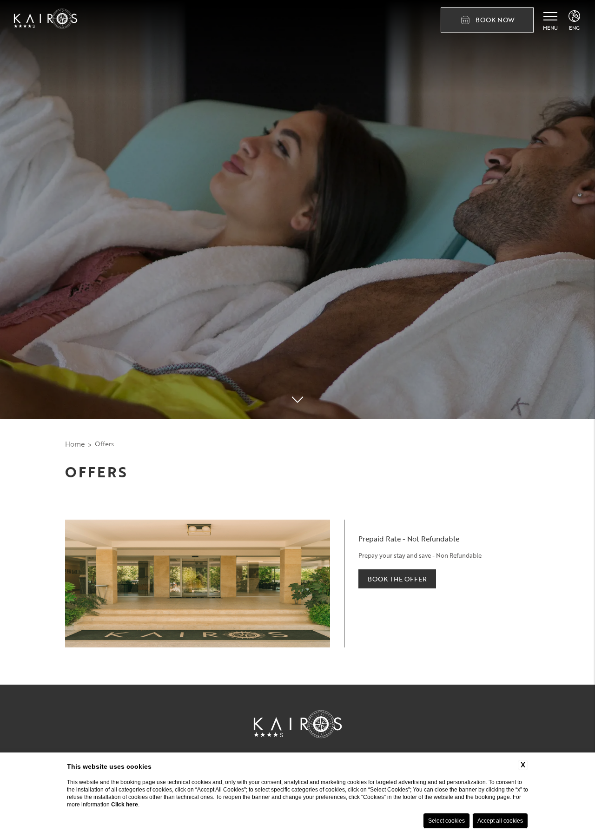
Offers (104, 444)
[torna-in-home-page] (45, 20)
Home (75, 444)
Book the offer (397, 579)
